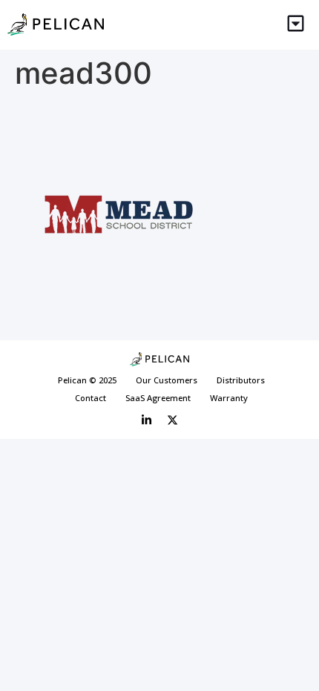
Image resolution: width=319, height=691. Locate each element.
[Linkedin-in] (147, 420)
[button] (296, 24)
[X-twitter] (173, 420)
